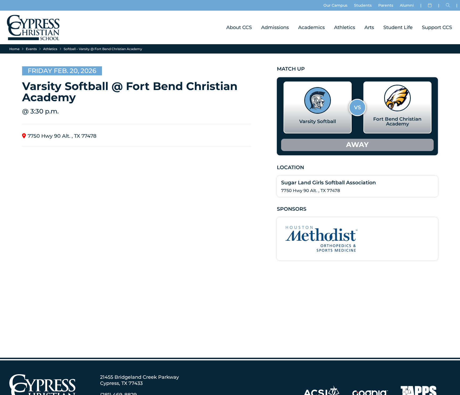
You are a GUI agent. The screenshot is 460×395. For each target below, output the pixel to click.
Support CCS (437, 27)
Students (363, 5)
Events (31, 49)
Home (14, 49)
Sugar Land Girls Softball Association (328, 183)
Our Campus (335, 5)
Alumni (407, 5)
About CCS (239, 27)
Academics (311, 27)
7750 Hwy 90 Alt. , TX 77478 (62, 136)
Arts (369, 27)
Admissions (275, 27)
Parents (385, 5)
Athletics (344, 27)
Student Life (398, 27)
